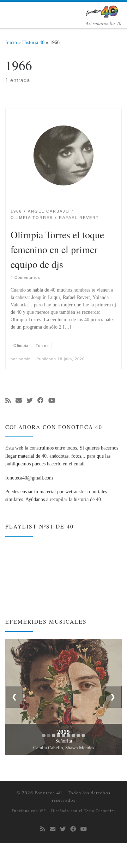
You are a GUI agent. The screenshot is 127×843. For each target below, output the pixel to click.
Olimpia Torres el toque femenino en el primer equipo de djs (57, 249)
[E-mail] (19, 401)
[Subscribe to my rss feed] (8, 401)
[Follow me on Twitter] (29, 401)
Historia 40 (33, 42)
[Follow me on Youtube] (51, 401)
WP (43, 810)
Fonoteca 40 (48, 792)
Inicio (11, 42)
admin (25, 359)
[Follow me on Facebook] (40, 401)
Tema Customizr (99, 810)
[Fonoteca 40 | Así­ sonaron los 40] (103, 10)
